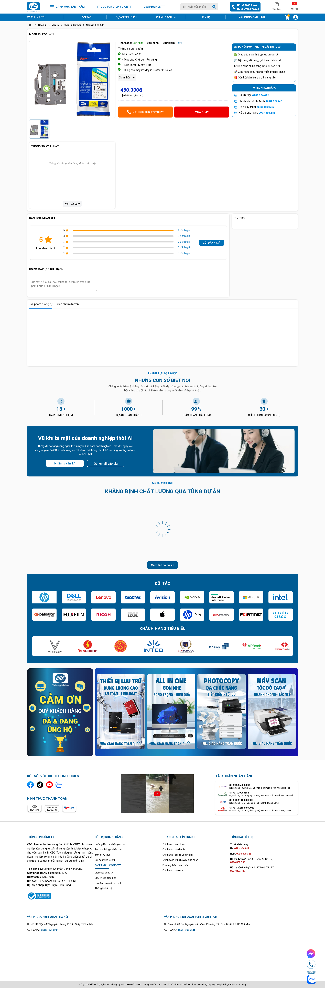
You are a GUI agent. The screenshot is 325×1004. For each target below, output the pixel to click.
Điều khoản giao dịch (105, 878)
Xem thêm (125, 77)
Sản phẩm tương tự (40, 304)
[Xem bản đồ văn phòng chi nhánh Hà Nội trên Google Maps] (94, 954)
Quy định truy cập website (108, 883)
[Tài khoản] (295, 17)
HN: (239, 848)
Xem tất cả (71, 203)
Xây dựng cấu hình (252, 17)
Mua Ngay (202, 112)
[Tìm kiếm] (214, 7)
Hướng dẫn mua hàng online (110, 844)
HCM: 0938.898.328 (248, 8)
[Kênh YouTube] (49, 784)
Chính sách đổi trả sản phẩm (177, 854)
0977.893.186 (267, 112)
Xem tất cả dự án (162, 565)
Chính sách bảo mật (173, 870)
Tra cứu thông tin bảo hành (109, 849)
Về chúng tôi (36, 17)
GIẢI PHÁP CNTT (154, 6)
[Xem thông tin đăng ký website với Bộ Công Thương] (60, 895)
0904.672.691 (274, 101)
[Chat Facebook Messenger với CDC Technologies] (311, 953)
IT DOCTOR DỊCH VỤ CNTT (114, 6)
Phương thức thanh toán (175, 865)
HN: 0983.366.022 (247, 4)
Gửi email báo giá (106, 463)
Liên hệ (205, 17)
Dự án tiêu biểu (126, 17)
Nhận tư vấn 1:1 (65, 463)
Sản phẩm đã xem (68, 304)
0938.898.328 (186, 930)
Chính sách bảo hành (173, 849)
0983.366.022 (260, 95)
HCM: (240, 853)
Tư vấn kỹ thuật (103, 854)
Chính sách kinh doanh (174, 844)
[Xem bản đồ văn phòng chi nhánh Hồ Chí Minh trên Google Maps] (231, 954)
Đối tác (86, 17)
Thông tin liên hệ (103, 888)
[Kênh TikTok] (40, 784)
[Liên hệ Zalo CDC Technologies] (59, 784)
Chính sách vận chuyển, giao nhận (180, 860)
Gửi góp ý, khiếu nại (105, 860)
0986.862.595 (265, 107)
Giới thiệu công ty (104, 872)
